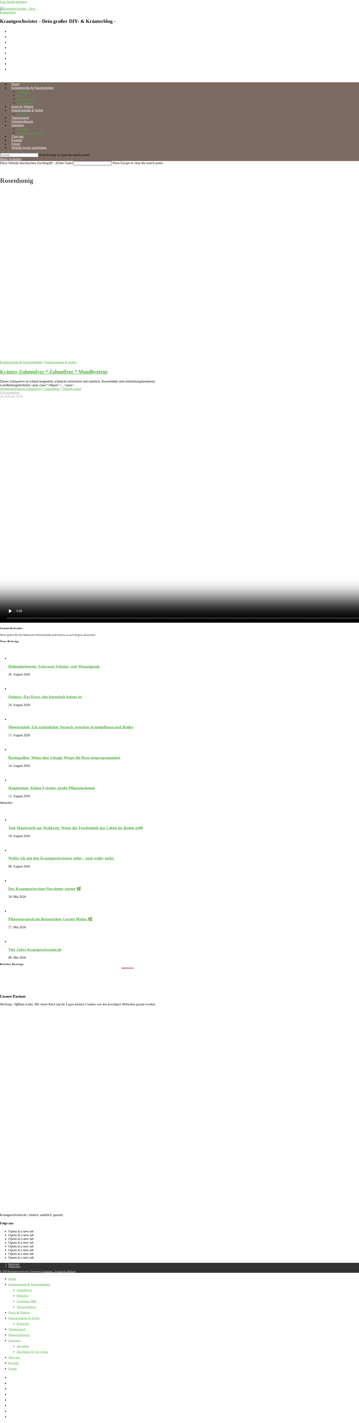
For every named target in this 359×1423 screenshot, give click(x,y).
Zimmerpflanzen (19, 1335)
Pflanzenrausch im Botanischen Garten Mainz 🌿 (50, 919)
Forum (12, 1368)
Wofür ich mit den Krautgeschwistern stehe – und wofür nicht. (61, 858)
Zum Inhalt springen (13, 2)
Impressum (13, 1264)
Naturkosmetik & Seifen (60, 362)
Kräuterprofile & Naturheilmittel (21, 362)
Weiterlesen (40, 389)
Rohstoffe (23, 1323)
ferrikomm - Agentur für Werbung (59, 1271)
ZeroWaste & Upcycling (32, 1351)
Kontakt (13, 1363)
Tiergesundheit (26, 1307)
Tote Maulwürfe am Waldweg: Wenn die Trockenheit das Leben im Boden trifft (75, 828)
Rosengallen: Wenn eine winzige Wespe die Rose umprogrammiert (64, 757)
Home (12, 1278)
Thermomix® (17, 1329)
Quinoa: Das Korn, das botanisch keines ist (45, 697)
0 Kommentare (10, 392)
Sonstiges (14, 1340)
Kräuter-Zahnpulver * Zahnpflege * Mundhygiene (54, 371)
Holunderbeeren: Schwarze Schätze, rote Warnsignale (54, 666)
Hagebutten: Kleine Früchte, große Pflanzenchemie (51, 788)
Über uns (14, 1357)
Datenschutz (14, 1266)
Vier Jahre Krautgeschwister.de (34, 949)
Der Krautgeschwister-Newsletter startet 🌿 (44, 889)
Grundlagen (24, 1290)
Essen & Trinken (19, 1312)
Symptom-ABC (27, 1301)
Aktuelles (23, 1346)
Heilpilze (22, 1295)
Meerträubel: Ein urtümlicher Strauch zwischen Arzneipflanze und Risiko (70, 727)
